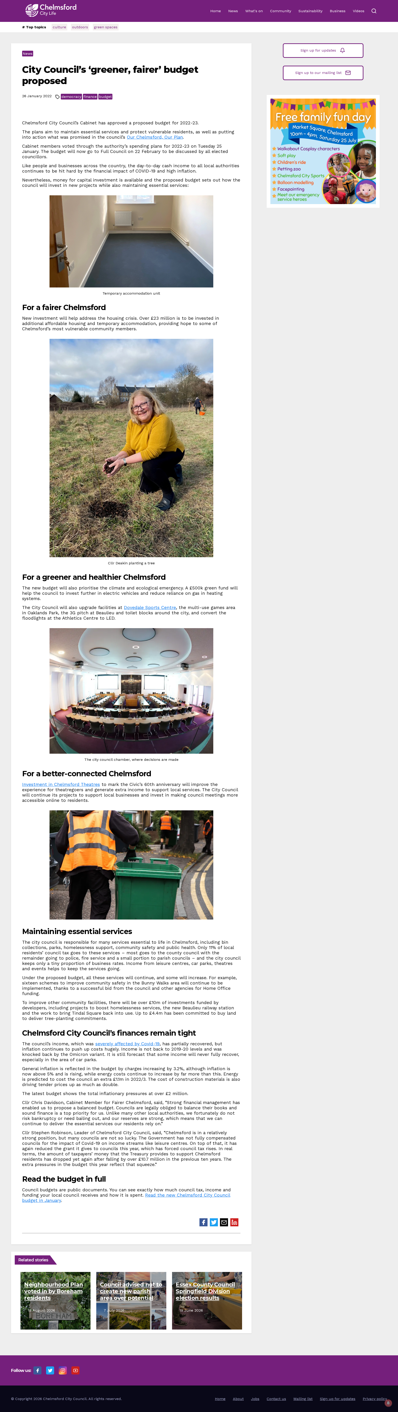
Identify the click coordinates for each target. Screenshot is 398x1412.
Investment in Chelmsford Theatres (61, 784)
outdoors (80, 27)
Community (280, 11)
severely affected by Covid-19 (127, 1043)
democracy (71, 96)
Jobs (255, 1399)
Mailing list (303, 1399)
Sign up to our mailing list (318, 72)
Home (215, 11)
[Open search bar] (374, 11)
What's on (254, 11)
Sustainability (310, 11)
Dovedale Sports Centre (150, 607)
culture (59, 27)
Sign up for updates (318, 50)
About (238, 1399)
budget (105, 96)
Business (337, 11)
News (233, 11)
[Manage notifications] (388, 1403)
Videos (358, 11)
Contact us (276, 1399)
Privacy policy (375, 1399)
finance (90, 96)
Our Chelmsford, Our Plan (155, 137)
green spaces (105, 27)
